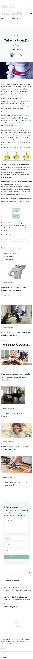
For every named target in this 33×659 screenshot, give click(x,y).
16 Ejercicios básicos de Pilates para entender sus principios (17, 590)
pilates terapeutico (9, 256)
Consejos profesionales (17, 35)
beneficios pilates (15, 248)
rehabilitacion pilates (10, 259)
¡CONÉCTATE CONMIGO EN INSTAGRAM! (17, 623)
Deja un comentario (4, 656)
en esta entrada (18, 125)
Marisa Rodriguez (11, 10)
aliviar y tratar (11, 169)
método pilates (8, 251)
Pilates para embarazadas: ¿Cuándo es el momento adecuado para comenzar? (15, 377)
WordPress (15, 643)
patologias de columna (10, 253)
